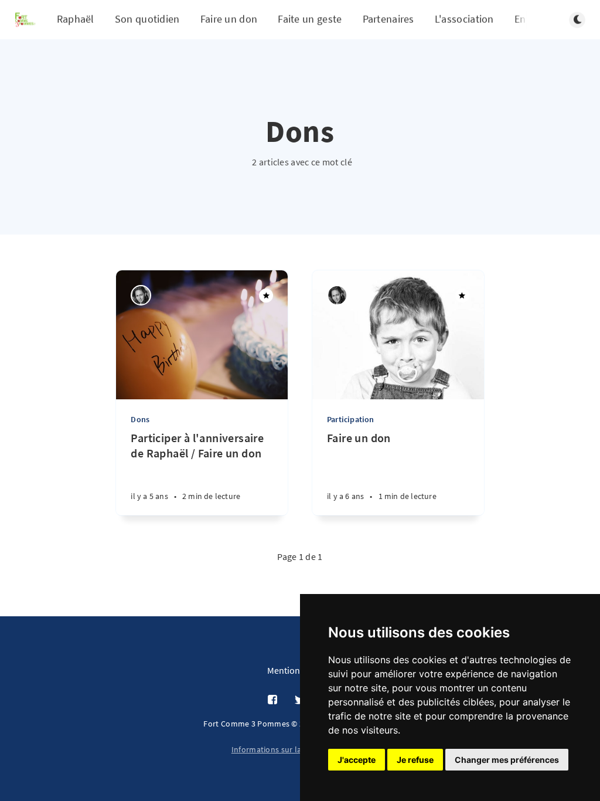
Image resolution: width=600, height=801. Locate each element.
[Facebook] (272, 700)
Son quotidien (147, 19)
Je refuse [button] (415, 760)
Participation (350, 419)
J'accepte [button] (357, 760)
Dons (140, 419)
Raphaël (75, 19)
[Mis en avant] (266, 296)
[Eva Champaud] (141, 295)
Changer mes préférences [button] (507, 760)
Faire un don (229, 19)
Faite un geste (310, 19)
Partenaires (388, 19)
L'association (464, 19)
